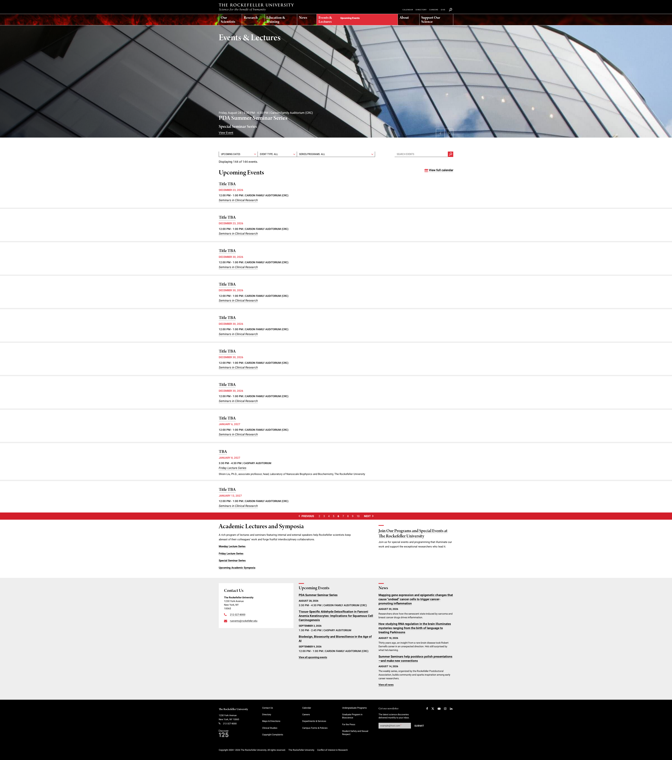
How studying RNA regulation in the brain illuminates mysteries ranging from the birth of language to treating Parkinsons (415, 628)
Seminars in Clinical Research (238, 200)
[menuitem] (230, 18)
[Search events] (450, 154)
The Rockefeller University (233, 709)
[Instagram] (445, 709)
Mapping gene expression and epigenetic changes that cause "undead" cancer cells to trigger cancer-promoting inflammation (416, 599)
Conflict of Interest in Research (332, 750)
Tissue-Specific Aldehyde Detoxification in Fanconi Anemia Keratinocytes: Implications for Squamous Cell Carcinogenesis (336, 616)
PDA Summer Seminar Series (253, 118)
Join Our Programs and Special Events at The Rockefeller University (413, 533)
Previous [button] (440, 133)
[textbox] (277, 154)
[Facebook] (427, 709)
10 (358, 516)
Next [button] (448, 133)
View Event (226, 132)
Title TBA (227, 184)
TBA (223, 452)
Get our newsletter (388, 708)
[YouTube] (439, 709)
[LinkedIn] (451, 709)
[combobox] (277, 154)
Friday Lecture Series (232, 468)
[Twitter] (432, 709)
